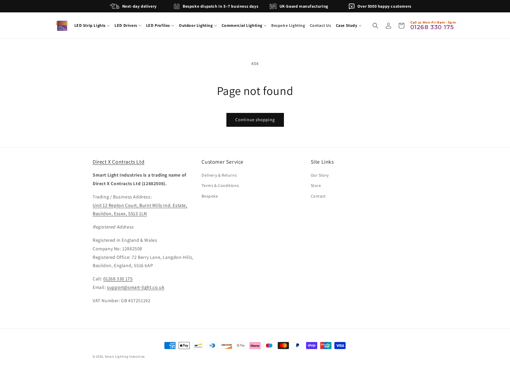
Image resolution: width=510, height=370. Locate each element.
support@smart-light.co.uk (135, 287)
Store (316, 185)
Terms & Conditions (220, 185)
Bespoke (210, 196)
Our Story (320, 175)
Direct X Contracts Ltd (118, 161)
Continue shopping (255, 119)
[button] (92, 25)
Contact (318, 196)
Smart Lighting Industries (125, 356)
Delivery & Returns (219, 175)
